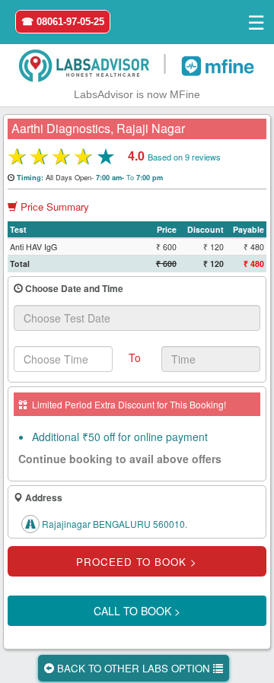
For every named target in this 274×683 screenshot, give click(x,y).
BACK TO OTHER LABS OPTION (133, 668)
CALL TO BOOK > (137, 610)
